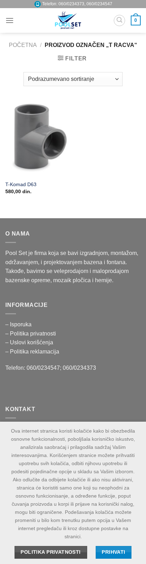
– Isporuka (18, 324)
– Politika (17, 334)
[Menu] (9, 20)
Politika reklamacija (34, 352)
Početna (23, 45)
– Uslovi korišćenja (29, 342)
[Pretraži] (119, 20)
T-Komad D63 (20, 184)
